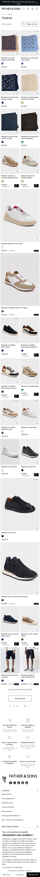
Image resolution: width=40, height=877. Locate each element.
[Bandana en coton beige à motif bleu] (10, 45)
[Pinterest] (22, 782)
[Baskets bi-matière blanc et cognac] (20, 281)
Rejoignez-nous (7, 803)
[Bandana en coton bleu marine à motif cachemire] (10, 84)
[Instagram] (14, 782)
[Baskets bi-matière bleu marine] (10, 332)
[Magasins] (28, 8)
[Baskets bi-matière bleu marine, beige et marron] (30, 332)
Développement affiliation (11, 816)
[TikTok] (18, 782)
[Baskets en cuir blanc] (30, 413)
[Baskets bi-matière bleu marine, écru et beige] (10, 373)
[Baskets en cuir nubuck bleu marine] (20, 570)
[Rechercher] (23, 8)
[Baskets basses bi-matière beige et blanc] (10, 163)
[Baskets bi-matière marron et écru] (10, 414)
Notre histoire (7, 794)
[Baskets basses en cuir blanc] (20, 217)
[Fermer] (37, 3)
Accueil (4, 14)
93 (25, 706)
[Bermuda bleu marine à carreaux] (10, 662)
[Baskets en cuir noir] (30, 453)
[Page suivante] (30, 706)
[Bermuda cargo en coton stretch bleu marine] (30, 662)
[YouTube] (26, 782)
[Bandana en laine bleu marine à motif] (10, 124)
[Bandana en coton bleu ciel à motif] (30, 45)
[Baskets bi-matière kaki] (30, 372)
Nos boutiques (7, 811)
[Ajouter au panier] (17, 53)
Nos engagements (8, 798)
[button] (37, 8)
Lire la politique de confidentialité (12, 867)
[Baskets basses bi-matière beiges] (30, 163)
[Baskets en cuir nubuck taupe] (30, 621)
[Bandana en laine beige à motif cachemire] (30, 84)
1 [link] (9, 706)
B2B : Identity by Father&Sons (12, 820)
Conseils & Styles (8, 807)
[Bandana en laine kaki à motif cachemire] (30, 124)
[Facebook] (10, 782)
